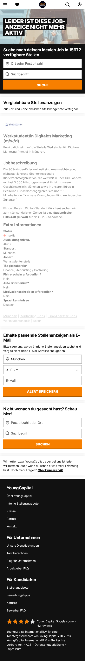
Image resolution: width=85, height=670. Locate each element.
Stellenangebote (17, 587)
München (10, 316)
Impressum (14, 649)
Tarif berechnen (17, 553)
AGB (29, 644)
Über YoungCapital (19, 496)
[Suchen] (69, 4)
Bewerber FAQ (16, 610)
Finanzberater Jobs (62, 316)
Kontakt (12, 526)
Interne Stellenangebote (23, 503)
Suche (42, 85)
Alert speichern (42, 391)
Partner (11, 518)
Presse (11, 511)
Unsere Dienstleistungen (23, 545)
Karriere (12, 602)
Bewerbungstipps (18, 595)
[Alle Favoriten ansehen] (17, 4)
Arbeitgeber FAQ (18, 568)
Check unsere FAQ (50, 470)
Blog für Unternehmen (21, 560)
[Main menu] (4, 4)
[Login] (79, 4)
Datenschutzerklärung (49, 644)
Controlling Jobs (32, 316)
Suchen (42, 444)
